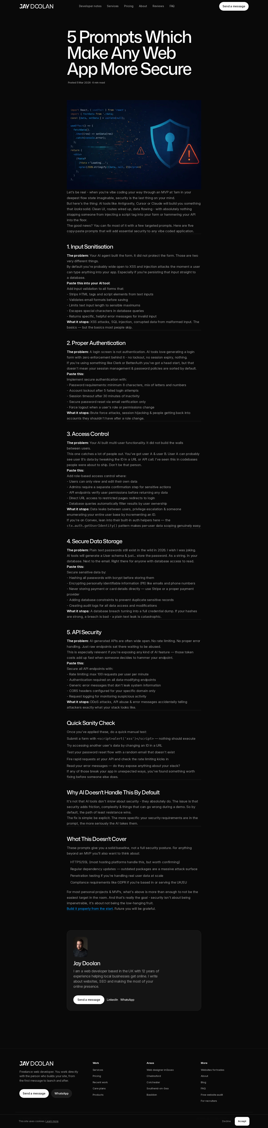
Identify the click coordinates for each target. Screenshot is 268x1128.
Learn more (52, 1121)
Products (98, 1094)
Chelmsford (154, 1075)
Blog (203, 1082)
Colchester (153, 1082)
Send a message (234, 6)
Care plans (99, 1088)
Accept (242, 1121)
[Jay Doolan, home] (36, 6)
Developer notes (90, 6)
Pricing (128, 6)
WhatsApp (127, 1000)
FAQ (172, 6)
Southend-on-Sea (157, 1088)
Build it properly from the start (90, 909)
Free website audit (212, 1094)
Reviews (158, 6)
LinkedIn (112, 1000)
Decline (226, 1121)
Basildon (152, 1094)
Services (113, 6)
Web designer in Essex (160, 1069)
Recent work (100, 1082)
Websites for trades (212, 1069)
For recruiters (209, 1100)
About (143, 6)
